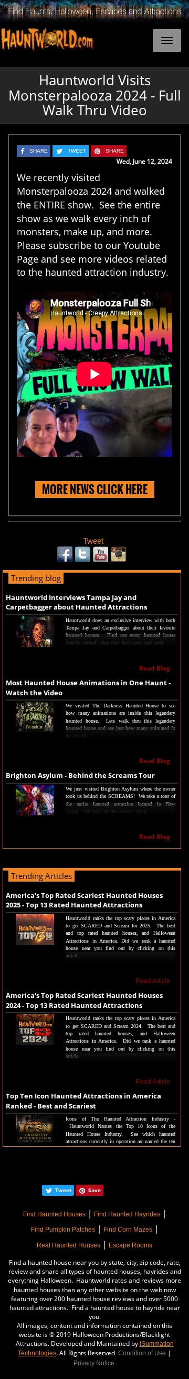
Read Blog (154, 668)
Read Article (152, 981)
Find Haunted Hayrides (127, 1214)
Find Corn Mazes (127, 1229)
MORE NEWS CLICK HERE (95, 489)
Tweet (93, 540)
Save (94, 1190)
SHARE (38, 151)
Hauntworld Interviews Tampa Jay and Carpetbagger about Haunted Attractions (76, 602)
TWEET (77, 151)
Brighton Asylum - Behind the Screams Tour (80, 775)
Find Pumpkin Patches (63, 1229)
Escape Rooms (130, 1245)
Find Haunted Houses (54, 1214)
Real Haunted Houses (68, 1245)
